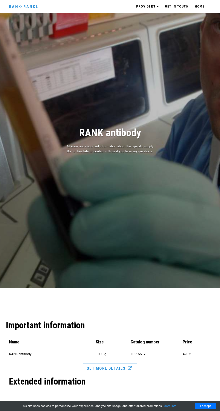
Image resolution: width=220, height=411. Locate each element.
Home (200, 6)
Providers (146, 6)
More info (169, 406)
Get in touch (176, 6)
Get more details (107, 368)
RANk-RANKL (24, 6)
